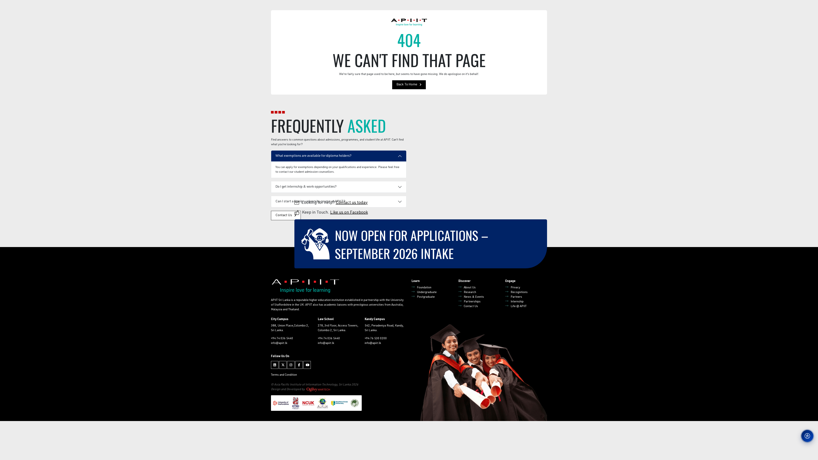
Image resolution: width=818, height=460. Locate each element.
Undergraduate (427, 292)
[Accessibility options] (807, 436)
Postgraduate (426, 297)
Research (470, 292)
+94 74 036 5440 (282, 338)
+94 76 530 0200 (376, 338)
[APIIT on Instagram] (291, 365)
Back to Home (406, 84)
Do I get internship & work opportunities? (306, 187)
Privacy (515, 287)
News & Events (474, 297)
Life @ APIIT (519, 306)
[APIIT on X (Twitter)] (283, 365)
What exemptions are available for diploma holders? (313, 156)
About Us (470, 287)
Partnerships (472, 301)
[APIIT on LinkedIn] (274, 365)
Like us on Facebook (349, 213)
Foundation (424, 287)
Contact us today (352, 203)
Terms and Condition (284, 375)
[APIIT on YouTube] (307, 365)
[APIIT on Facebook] (299, 365)
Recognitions (519, 292)
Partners (516, 297)
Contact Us (471, 306)
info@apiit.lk (279, 343)
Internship (517, 301)
